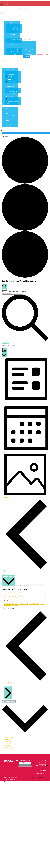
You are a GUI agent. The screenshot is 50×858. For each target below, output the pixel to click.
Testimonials (32, 42)
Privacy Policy (38, 773)
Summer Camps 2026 (13, 44)
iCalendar (7, 739)
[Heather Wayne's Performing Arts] (6, 14)
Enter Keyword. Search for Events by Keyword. (14, 291)
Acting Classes (15, 27)
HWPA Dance (43, 760)
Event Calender (29, 54)
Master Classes (42, 770)
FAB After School (13, 34)
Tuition (18, 29)
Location (31, 49)
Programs (11, 20)
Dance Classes (15, 24)
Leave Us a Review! (29, 46)
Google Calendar (9, 737)
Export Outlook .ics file (10, 747)
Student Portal (40, 54)
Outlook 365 (7, 741)
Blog (29, 44)
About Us (25, 42)
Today (3, 574)
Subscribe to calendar (8, 701)
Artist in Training (42, 769)
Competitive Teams (14, 37)
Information (27, 39)
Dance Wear (15, 49)
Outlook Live (7, 743)
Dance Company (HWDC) (15, 39)
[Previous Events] (26, 569)
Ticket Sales (29, 51)
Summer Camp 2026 (41, 762)
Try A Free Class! (15, 32)
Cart (47, 54)
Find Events (5, 342)
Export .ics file (7, 745)
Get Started (26, 56)
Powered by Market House (37, 779)
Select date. (19, 585)
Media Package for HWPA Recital (16, 53)
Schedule (13, 29)
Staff (26, 49)
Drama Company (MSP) (15, 42)
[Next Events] (4, 571)
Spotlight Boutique (13, 46)
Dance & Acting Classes (13, 22)
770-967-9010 (7, 2)
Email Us (5, 4)
